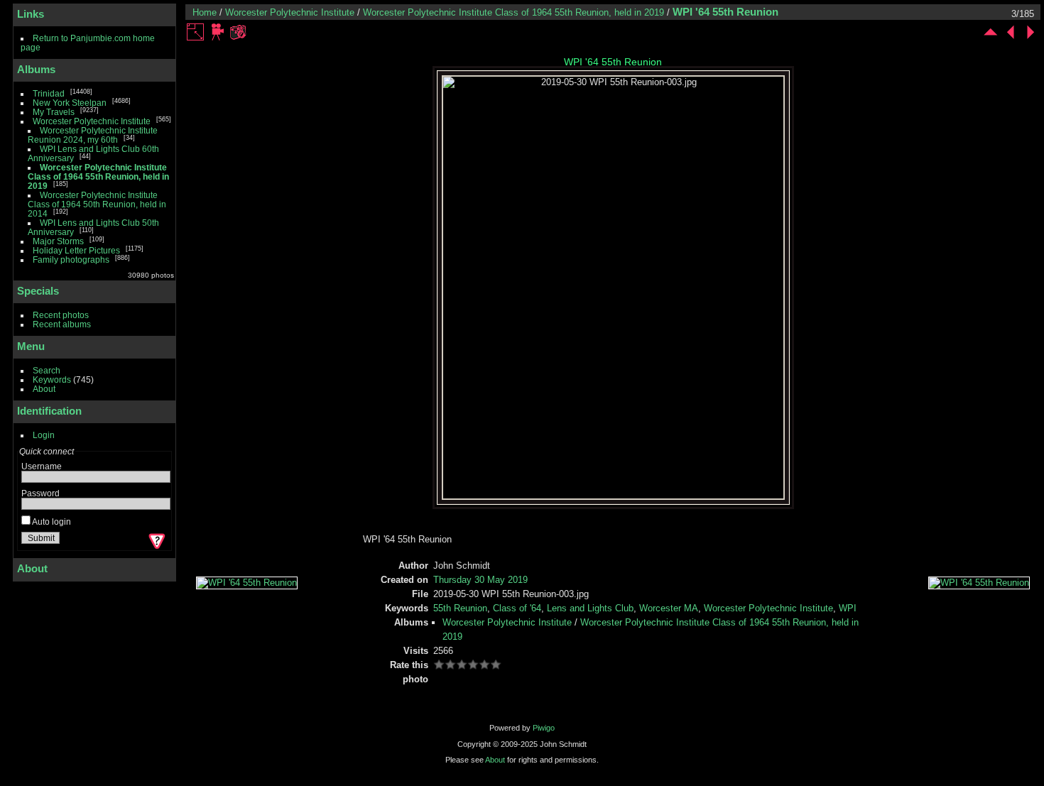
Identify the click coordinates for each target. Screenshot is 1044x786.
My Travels (54, 111)
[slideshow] (218, 32)
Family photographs (71, 259)
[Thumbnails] (991, 32)
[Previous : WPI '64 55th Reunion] (1011, 32)
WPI (848, 608)
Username (41, 466)
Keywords (52, 379)
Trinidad (49, 93)
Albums (36, 69)
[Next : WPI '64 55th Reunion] (1030, 32)
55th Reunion (460, 608)
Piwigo (544, 728)
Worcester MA (668, 608)
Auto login (51, 521)
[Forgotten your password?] (155, 541)
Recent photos (61, 315)
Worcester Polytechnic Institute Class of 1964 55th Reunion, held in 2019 (98, 176)
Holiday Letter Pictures (76, 250)
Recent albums (62, 324)
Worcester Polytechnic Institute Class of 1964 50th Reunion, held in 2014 (97, 204)
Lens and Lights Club (590, 608)
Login (44, 435)
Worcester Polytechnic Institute (92, 121)
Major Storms (58, 241)
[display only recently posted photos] (162, 69)
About (44, 388)
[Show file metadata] (238, 32)
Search (46, 370)
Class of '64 (517, 608)
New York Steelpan (70, 102)
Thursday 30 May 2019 (480, 579)
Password (40, 493)
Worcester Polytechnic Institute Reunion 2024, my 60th (93, 135)
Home (204, 12)
